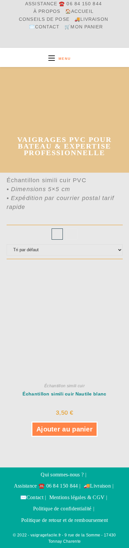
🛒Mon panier (83, 26)
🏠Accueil (79, 11)
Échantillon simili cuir (64, 386)
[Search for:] (76, 58)
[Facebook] (50, 41)
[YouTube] (66, 41)
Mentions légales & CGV (77, 497)
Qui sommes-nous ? (62, 474)
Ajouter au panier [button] (64, 429)
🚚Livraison (91, 19)
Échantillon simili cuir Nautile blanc (64, 393)
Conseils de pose (44, 19)
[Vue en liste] (71, 234)
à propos (46, 11)
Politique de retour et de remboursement (64, 520)
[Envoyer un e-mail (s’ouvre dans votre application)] (82, 41)
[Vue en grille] (57, 234)
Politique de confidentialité (62, 508)
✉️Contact (44, 26)
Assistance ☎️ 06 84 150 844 (63, 3)
